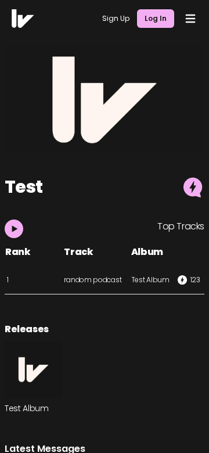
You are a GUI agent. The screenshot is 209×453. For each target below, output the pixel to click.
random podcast (92, 280)
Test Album (150, 280)
